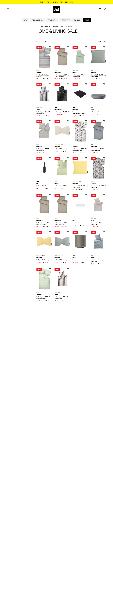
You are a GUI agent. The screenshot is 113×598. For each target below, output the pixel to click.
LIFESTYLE (65, 20)
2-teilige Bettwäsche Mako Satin (98, 259)
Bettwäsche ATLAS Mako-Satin (97, 222)
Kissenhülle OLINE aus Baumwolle (98, 74)
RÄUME (77, 20)
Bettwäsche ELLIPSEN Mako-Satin (98, 185)
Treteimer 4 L (77, 259)
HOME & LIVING (59, 26)
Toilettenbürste (41, 185)
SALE (87, 20)
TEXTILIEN (52, 20)
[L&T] (56, 9)
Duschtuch (76, 222)
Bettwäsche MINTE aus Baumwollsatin (98, 148)
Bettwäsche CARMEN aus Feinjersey (80, 148)
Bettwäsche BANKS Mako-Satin (43, 111)
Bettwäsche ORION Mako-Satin (42, 148)
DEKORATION (37, 20)
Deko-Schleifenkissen (43, 259)
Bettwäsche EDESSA (61, 185)
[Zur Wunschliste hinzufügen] (49, 47)
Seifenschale (95, 111)
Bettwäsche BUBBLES (62, 111)
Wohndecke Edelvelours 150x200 (80, 111)
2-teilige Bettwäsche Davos (43, 74)
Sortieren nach (41, 42)
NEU (25, 20)
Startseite (45, 26)
